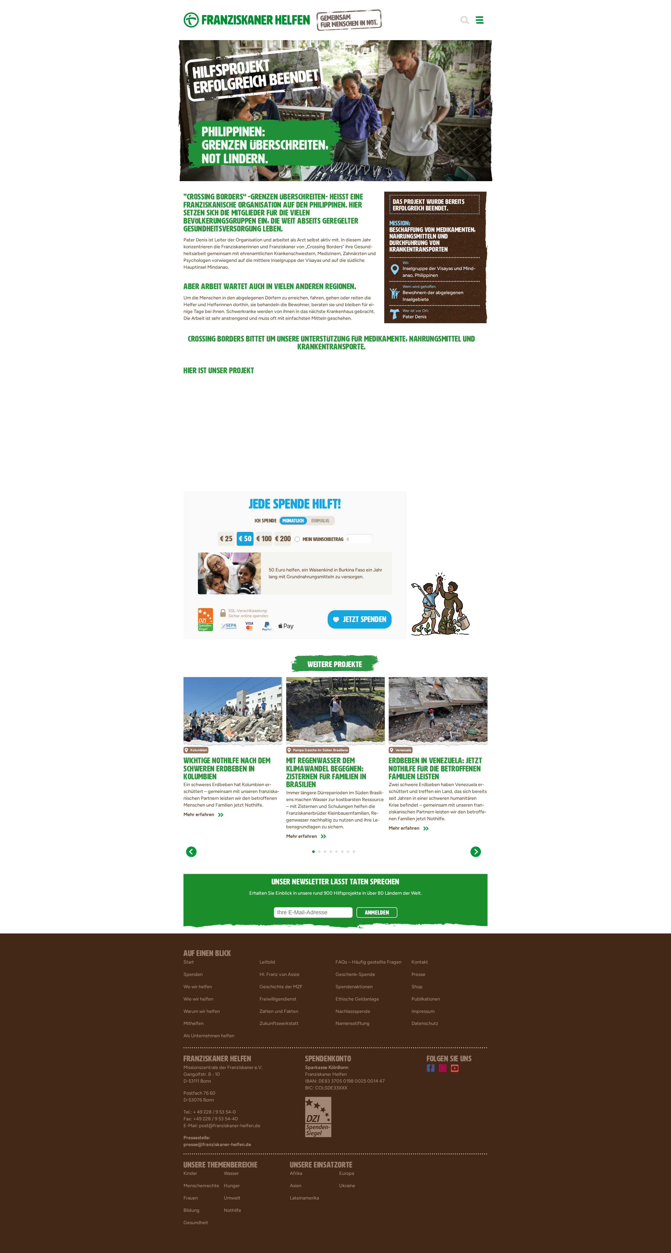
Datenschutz (425, 1023)
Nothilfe (232, 1210)
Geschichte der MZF (280, 987)
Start (188, 962)
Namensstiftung (353, 1023)
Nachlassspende (353, 1011)
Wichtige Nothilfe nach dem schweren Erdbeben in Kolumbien (226, 768)
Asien (295, 1186)
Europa (346, 1173)
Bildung (191, 1210)
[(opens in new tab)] (318, 1116)
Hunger (232, 1186)
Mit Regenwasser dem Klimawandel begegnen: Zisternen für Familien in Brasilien (326, 771)
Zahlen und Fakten (278, 1011)
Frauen (190, 1198)
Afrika (296, 1173)
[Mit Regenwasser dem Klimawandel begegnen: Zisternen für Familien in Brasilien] (335, 710)
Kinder (190, 1173)
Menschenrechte (201, 1186)
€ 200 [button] (283, 537)
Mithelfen (193, 1023)
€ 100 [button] (264, 537)
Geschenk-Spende (355, 974)
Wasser (231, 1173)
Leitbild (267, 962)
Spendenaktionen (354, 987)
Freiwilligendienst (277, 999)
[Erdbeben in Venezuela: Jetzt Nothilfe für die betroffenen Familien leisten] (438, 710)
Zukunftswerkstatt (279, 1023)
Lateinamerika (304, 1198)
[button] (464, 20)
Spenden (193, 974)
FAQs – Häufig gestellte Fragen (369, 962)
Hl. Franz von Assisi (279, 974)
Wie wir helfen (198, 999)
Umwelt (232, 1198)
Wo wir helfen (197, 987)
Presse (418, 974)
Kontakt (420, 962)
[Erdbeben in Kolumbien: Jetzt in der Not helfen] (232, 710)
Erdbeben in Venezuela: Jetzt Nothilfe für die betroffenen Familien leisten (435, 768)
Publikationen (426, 999)
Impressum (423, 1011)
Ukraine (347, 1186)
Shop (417, 987)
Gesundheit (195, 1222)
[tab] (313, 851)
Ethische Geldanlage (357, 999)
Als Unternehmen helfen (208, 1036)
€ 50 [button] (245, 537)
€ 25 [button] (226, 537)
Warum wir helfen (201, 1011)
